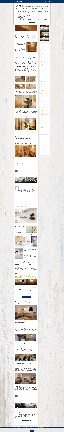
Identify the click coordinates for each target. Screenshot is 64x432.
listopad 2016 (41, 121)
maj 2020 (41, 56)
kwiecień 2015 (41, 150)
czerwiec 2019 (42, 73)
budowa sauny (17, 173)
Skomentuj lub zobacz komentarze (26, 420)
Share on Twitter (17, 171)
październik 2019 (42, 67)
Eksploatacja (42, 1)
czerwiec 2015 (42, 147)
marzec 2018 (41, 96)
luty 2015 (41, 153)
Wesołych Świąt (43, 40)
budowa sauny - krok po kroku (23, 173)
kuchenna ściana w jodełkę (18, 276)
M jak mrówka (21, 206)
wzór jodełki (34, 277)
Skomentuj (36, 194)
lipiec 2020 (41, 53)
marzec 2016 (41, 133)
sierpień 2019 (41, 70)
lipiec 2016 (41, 127)
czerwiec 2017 (42, 110)
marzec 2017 (41, 115)
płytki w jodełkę (31, 276)
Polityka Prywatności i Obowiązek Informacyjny (43, 427)
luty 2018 (41, 98)
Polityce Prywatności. (53, 429)
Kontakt (47, 1)
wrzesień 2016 (42, 124)
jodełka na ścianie (27, 275)
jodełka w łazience (32, 275)
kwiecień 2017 (41, 113)
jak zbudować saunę (34, 173)
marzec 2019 (41, 78)
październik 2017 (42, 104)
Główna (27, 427)
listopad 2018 (41, 84)
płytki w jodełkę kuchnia (18, 277)
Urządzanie (36, 1)
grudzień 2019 (41, 64)
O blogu (33, 1)
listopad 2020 (41, 47)
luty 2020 (41, 61)
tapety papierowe (30, 277)
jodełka (23, 275)
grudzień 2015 (41, 138)
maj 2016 (41, 130)
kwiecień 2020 (41, 58)
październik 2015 (42, 141)
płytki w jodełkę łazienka (24, 277)
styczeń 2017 (41, 118)
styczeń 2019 (41, 81)
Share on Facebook (16, 171)
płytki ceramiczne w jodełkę (25, 276)
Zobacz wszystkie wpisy (35, 287)
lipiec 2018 (41, 90)
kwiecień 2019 (41, 76)
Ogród (45, 1)
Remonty (39, 1)
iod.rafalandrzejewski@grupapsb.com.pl (38, 19)
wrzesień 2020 (42, 50)
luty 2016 (41, 135)
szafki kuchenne (17, 400)
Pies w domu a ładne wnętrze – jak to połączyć (44, 30)
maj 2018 (41, 93)
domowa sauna (29, 173)
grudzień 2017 (41, 101)
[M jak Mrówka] (18, 1)
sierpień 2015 (41, 144)
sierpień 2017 (41, 107)
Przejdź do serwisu (32, 22)
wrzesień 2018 (42, 87)
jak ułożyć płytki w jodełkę (18, 275)
